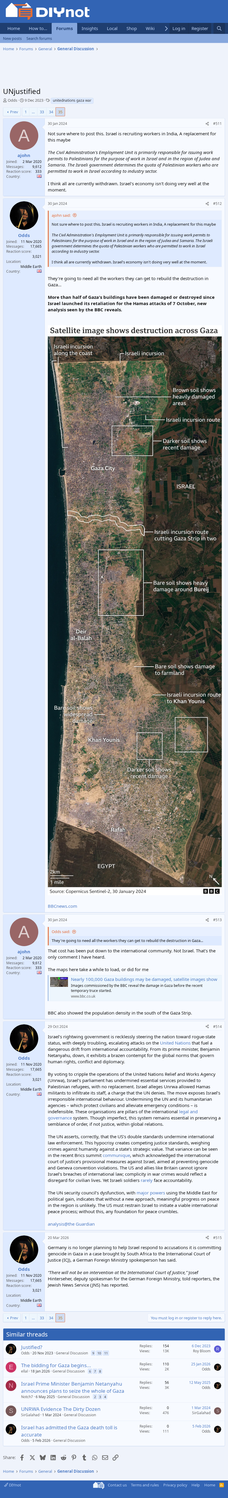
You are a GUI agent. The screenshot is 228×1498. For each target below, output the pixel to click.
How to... (38, 28)
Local (112, 28)
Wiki (150, 28)
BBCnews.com (62, 906)
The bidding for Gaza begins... (56, 1365)
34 (51, 111)
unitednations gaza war (72, 100)
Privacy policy (175, 1485)
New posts (12, 38)
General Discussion (72, 1353)
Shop (131, 28)
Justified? (31, 1347)
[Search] (219, 28)
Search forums (39, 38)
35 (60, 111)
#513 (217, 919)
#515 (217, 1237)
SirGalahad (30, 1414)
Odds (12, 100)
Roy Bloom (201, 1350)
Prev (14, 111)
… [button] (33, 111)
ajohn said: (61, 215)
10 (99, 1353)
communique (116, 1155)
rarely (147, 1180)
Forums (64, 28)
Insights (90, 28)
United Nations (175, 1043)
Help (195, 1485)
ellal (24, 1371)
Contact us (117, 1485)
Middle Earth (31, 266)
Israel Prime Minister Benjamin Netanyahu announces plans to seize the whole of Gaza (72, 1387)
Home (13, 28)
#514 (217, 1026)
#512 (217, 203)
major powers (151, 1193)
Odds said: (61, 931)
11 (106, 1353)
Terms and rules (145, 1485)
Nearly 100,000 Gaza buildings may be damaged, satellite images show (144, 979)
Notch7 (27, 1396)
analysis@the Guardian (71, 1224)
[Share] (207, 123)
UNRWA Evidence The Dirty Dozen (61, 1409)
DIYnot (14, 1485)
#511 (217, 123)
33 (42, 111)
